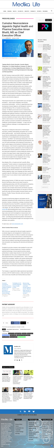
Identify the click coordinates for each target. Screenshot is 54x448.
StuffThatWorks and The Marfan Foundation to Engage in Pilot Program (28, 378)
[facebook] (15, 360)
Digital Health (6, 331)
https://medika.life (17, 348)
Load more (44, 187)
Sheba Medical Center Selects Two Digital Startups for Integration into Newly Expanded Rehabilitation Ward (28, 396)
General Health (6, 335)
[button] (51, 10)
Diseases (24, 333)
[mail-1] (19, 360)
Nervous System (13, 337)
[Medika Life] (8, 353)
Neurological (30, 333)
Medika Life (8, 38)
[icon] (20, 411)
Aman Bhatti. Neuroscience (13, 329)
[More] (27, 322)
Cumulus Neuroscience (25, 329)
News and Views (21, 337)
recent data (5, 209)
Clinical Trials (11, 333)
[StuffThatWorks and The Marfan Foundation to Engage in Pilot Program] (28, 372)
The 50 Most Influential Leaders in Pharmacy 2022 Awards (47, 169)
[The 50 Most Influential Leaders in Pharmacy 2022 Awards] (40, 169)
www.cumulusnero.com (17, 224)
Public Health (13, 335)
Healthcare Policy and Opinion (23, 335)
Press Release (6, 337)
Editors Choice (5, 374)
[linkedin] (17, 360)
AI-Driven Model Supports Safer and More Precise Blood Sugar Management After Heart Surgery (6, 379)
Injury (25, 391)
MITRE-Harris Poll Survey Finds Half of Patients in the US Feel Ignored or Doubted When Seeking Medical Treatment (47, 179)
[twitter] (21, 360)
